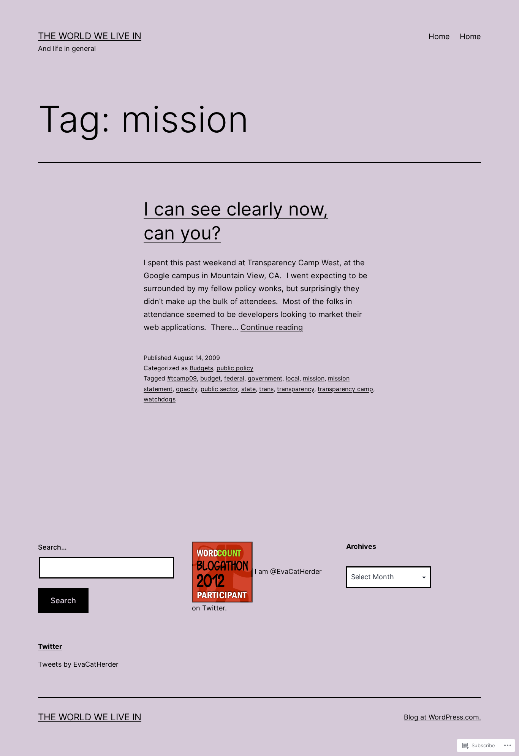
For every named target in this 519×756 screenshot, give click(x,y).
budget (210, 378)
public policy (235, 368)
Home (439, 36)
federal (234, 378)
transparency (295, 389)
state (248, 389)
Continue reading (272, 327)
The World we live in (89, 35)
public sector (219, 389)
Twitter (50, 646)
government (265, 378)
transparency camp (345, 389)
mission (313, 378)
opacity (186, 389)
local (292, 378)
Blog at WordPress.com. (442, 717)
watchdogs (160, 399)
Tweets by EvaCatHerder (78, 664)
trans (266, 389)
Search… (52, 547)
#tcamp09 (182, 378)
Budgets (201, 368)
